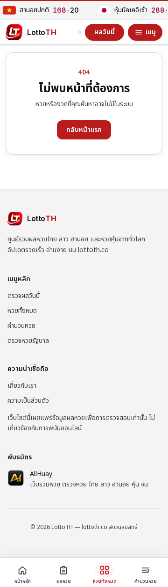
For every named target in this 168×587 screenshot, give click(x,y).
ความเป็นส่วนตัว (28, 401)
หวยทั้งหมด (22, 311)
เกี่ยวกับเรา (21, 386)
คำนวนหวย (21, 326)
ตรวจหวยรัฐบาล (28, 341)
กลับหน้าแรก (84, 130)
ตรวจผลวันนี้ (23, 296)
